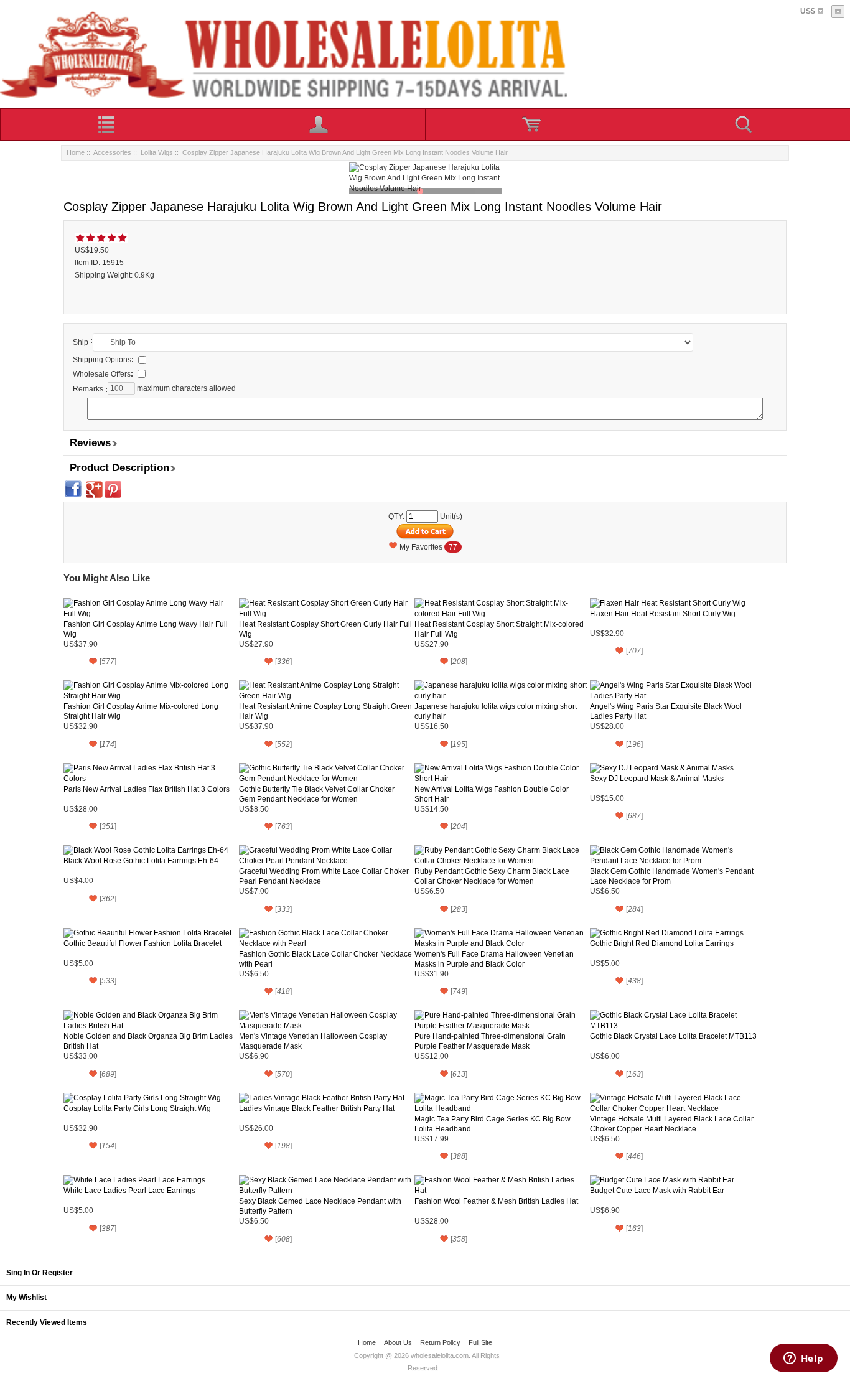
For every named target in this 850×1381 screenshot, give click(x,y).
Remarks (88, 389)
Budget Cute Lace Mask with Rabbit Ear (657, 1190)
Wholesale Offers (103, 374)
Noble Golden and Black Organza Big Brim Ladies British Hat (148, 1041)
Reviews (90, 443)
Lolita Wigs (157, 152)
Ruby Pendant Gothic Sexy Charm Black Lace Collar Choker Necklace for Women (491, 876)
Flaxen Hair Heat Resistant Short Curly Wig (663, 613)
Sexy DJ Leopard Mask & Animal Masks (657, 778)
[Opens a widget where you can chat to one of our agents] (803, 1359)
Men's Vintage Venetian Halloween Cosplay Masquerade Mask (313, 1041)
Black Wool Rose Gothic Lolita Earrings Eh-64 (140, 860)
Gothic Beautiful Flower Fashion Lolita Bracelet (142, 943)
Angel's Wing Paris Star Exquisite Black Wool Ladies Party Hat (666, 711)
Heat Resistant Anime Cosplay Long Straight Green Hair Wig (325, 711)
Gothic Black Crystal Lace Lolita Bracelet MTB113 (673, 1036)
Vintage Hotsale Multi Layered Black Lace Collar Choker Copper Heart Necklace (672, 1124)
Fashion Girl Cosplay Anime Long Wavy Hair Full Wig (145, 629)
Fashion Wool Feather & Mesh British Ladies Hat (496, 1201)
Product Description (119, 468)
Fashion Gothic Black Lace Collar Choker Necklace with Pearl (325, 959)
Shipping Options (103, 359)
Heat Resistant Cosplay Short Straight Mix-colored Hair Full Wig (499, 629)
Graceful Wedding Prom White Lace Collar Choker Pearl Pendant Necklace (324, 876)
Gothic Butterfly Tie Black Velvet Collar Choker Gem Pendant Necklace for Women (317, 794)
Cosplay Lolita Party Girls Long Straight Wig (137, 1108)
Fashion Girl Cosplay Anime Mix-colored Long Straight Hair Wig (140, 711)
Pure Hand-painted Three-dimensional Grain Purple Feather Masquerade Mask (490, 1041)
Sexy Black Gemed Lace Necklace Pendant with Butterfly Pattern (320, 1206)
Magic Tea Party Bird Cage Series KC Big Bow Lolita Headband (492, 1124)
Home (76, 152)
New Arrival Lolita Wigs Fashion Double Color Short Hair (491, 794)
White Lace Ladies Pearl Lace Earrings (129, 1190)
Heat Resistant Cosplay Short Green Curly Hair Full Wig (325, 629)
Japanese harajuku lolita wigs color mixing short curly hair (495, 711)
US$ (807, 11)
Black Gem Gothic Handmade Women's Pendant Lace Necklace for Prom (672, 876)
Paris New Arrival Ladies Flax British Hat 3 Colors (146, 789)
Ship (80, 342)
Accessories (112, 152)
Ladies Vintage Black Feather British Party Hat (317, 1108)
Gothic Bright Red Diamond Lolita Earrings (662, 943)
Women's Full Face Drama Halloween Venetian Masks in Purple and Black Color (494, 959)
